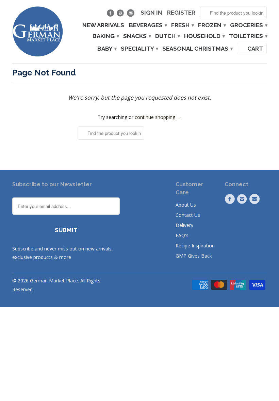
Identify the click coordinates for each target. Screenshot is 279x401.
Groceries (248, 25)
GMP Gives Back (194, 255)
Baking (105, 36)
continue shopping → (158, 117)
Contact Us (188, 215)
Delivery (184, 225)
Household (204, 36)
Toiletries (248, 36)
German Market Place (54, 280)
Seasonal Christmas (197, 49)
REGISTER (181, 13)
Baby (106, 49)
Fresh (182, 25)
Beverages (147, 25)
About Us (186, 205)
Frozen (211, 25)
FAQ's (182, 235)
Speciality (139, 49)
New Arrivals (103, 25)
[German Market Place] (37, 31)
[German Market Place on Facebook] (111, 14)
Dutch (167, 36)
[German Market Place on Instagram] (121, 14)
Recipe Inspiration (195, 245)
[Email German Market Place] (131, 14)
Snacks (136, 36)
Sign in (151, 13)
